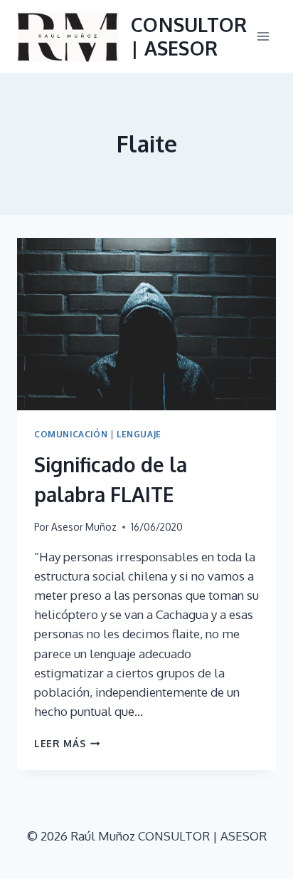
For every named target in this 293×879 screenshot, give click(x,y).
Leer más (67, 743)
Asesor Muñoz (84, 527)
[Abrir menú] (263, 36)
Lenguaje (139, 434)
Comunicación (70, 434)
